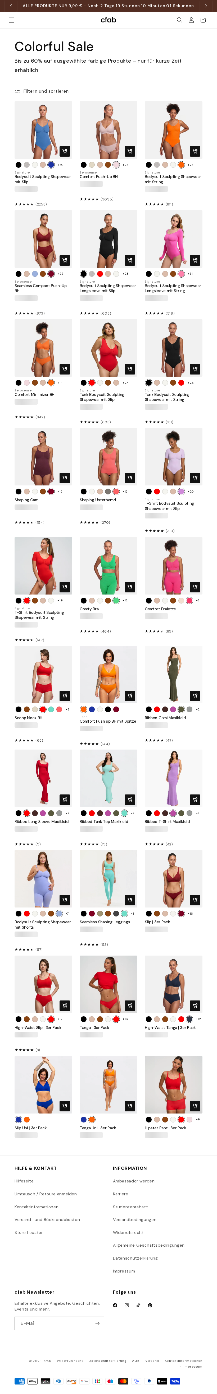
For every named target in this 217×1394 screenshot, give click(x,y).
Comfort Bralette (160, 609)
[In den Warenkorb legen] (65, 151)
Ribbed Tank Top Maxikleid (104, 821)
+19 (60, 600)
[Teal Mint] (51, 709)
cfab (47, 1361)
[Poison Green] (116, 601)
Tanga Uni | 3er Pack (98, 1128)
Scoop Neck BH (28, 718)
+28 (126, 165)
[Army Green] (181, 709)
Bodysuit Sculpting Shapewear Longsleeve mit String (173, 288)
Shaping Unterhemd (98, 500)
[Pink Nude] (116, 165)
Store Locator (29, 1232)
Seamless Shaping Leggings (105, 922)
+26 (191, 383)
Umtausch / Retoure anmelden (46, 1194)
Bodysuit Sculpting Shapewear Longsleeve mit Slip (108, 288)
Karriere (120, 1194)
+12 (125, 600)
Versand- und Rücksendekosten (47, 1219)
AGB (135, 1361)
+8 (198, 600)
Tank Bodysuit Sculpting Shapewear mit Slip (102, 397)
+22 (60, 273)
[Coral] (116, 491)
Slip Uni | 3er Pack (31, 1128)
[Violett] (173, 709)
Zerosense (88, 173)
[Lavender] (181, 491)
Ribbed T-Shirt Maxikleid (167, 821)
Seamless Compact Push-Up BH (41, 288)
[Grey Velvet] (116, 913)
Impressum (124, 1271)
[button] (11, 20)
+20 (191, 491)
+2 (68, 709)
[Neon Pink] (189, 601)
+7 (67, 913)
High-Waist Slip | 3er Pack (38, 1027)
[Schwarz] (18, 165)
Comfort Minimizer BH (35, 394)
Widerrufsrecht (128, 1232)
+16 (190, 913)
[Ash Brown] (165, 709)
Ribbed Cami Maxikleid (165, 718)
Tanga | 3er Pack (94, 1027)
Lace (84, 717)
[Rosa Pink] (181, 274)
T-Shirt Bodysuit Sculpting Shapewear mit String (39, 615)
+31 (190, 273)
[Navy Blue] (189, 1019)
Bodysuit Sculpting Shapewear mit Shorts (43, 925)
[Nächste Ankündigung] (206, 6)
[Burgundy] (51, 491)
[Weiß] (35, 165)
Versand (152, 1361)
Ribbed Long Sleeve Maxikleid (42, 821)
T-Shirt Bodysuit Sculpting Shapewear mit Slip (169, 506)
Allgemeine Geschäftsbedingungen (149, 1245)
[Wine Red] (51, 274)
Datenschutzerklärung (135, 1258)
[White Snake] (27, 165)
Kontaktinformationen (36, 1207)
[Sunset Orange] (181, 165)
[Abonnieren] (97, 1323)
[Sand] (181, 601)
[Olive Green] (100, 913)
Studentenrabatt (130, 1207)
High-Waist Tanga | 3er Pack (170, 1027)
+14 (59, 383)
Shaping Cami (27, 500)
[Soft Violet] (35, 274)
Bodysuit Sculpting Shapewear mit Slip (43, 179)
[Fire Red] (100, 274)
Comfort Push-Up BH (99, 176)
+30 (60, 165)
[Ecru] (92, 165)
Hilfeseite (24, 1181)
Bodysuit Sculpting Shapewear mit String (173, 179)
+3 (133, 913)
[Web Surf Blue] (51, 165)
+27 (125, 383)
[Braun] (108, 165)
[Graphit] (108, 491)
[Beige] (43, 165)
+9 (198, 1119)
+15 (60, 491)
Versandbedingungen (135, 1219)
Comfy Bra (89, 609)
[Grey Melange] (189, 709)
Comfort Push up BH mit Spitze (108, 721)
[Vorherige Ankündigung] (11, 6)
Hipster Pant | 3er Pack (165, 1128)
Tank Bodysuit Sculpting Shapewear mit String (167, 397)
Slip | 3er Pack (157, 922)
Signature (22, 173)
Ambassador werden (134, 1181)
